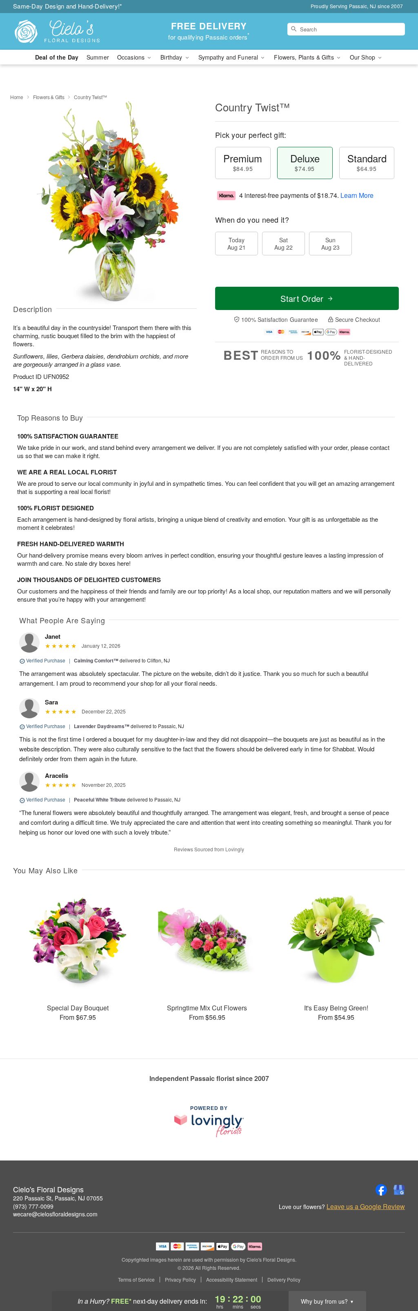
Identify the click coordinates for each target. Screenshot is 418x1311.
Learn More (357, 195)
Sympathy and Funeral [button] (229, 57)
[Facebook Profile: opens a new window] (381, 1190)
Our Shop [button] (363, 57)
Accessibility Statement (231, 1279)
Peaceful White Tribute (100, 799)
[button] (396, 1276)
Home (16, 96)
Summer (98, 57)
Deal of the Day (56, 57)
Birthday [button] (172, 57)
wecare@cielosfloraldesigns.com (55, 1214)
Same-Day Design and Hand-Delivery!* (67, 6)
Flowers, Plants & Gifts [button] (304, 57)
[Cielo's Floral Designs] (72, 31)
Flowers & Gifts (48, 96)
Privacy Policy (180, 1279)
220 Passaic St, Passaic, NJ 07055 (58, 1198)
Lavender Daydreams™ (101, 726)
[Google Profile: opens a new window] (399, 1190)
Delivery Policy (283, 1279)
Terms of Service (136, 1279)
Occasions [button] (131, 57)
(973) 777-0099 (33, 1206)
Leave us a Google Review (366, 1206)
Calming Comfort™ (96, 660)
